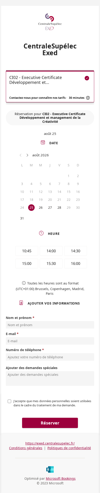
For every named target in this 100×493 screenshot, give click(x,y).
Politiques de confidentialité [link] (69, 448)
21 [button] (59, 199)
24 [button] (22, 207)
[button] (20, 154)
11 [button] (31, 191)
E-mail (11, 334)
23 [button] (78, 199)
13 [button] (50, 191)
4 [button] (31, 183)
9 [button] (78, 183)
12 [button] (41, 191)
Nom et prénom (19, 317)
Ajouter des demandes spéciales (31, 368)
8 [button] (69, 183)
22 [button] (68, 199)
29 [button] (68, 207)
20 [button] (50, 199)
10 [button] (22, 191)
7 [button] (59, 183)
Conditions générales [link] (25, 448)
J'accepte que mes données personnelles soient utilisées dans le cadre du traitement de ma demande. (52, 403)
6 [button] (50, 183)
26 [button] (41, 207)
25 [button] (31, 207)
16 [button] (78, 191)
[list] (50, 88)
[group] (50, 258)
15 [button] (68, 191)
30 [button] (78, 207)
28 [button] (59, 207)
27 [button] (50, 207)
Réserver (50, 423)
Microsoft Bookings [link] (61, 478)
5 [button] (41, 183)
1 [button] (69, 176)
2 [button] (78, 176)
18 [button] (31, 199)
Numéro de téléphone (23, 350)
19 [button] (41, 199)
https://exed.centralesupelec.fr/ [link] (50, 443)
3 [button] (22, 183)
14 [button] (59, 191)
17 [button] (22, 199)
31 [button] (22, 218)
